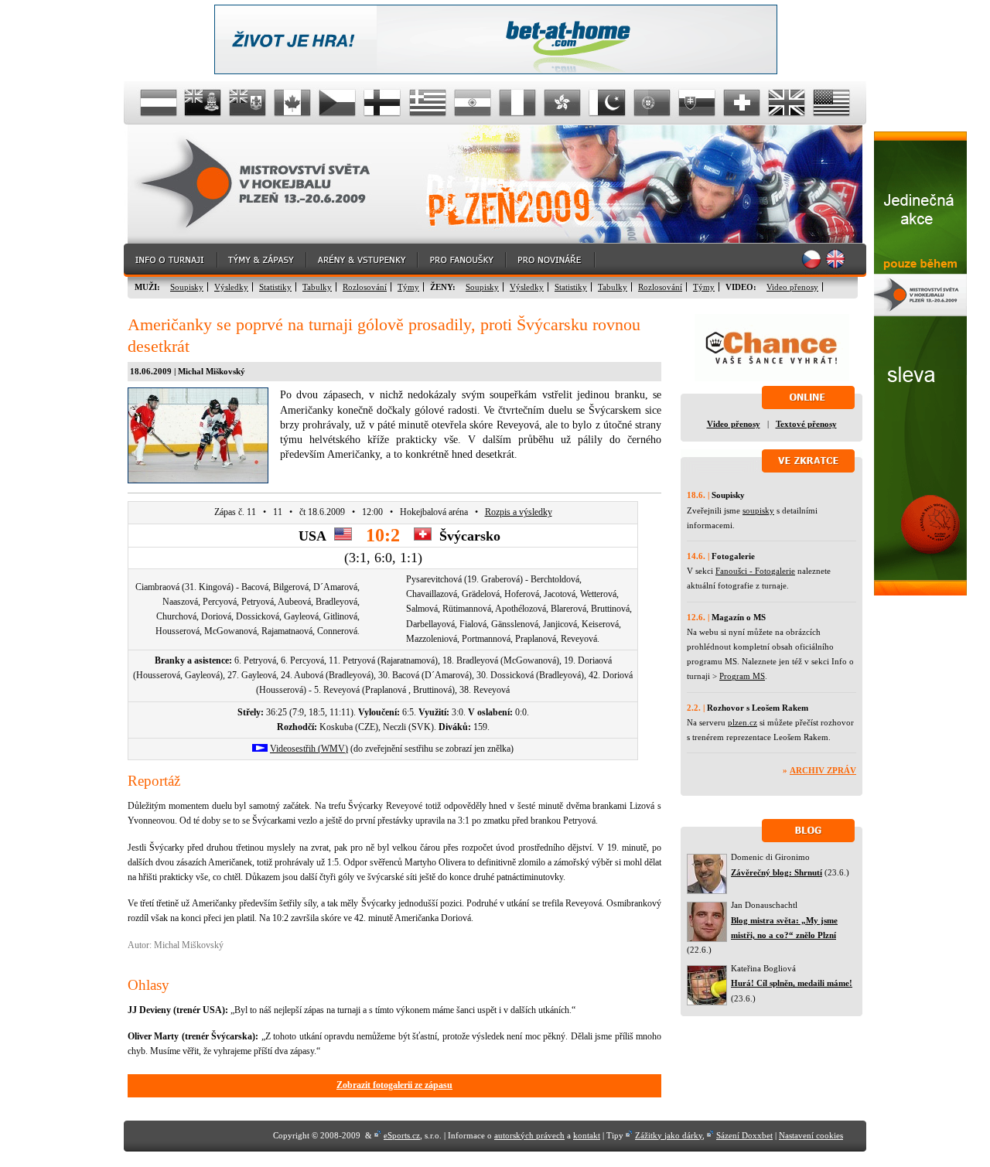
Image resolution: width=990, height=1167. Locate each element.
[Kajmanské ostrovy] (203, 103)
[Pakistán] (607, 103)
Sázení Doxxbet (744, 1135)
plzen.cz (742, 722)
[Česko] (338, 103)
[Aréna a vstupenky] (362, 260)
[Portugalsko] (652, 103)
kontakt (586, 1135)
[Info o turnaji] (171, 260)
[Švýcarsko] (741, 103)
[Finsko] (382, 103)
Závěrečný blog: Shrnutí (776, 872)
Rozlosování (365, 287)
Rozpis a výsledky (518, 512)
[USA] (831, 103)
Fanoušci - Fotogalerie (755, 570)
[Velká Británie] (786, 103)
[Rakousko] (158, 103)
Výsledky (231, 287)
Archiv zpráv (823, 770)
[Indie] (472, 103)
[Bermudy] (248, 103)
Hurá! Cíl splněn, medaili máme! (791, 983)
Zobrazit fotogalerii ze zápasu (394, 1085)
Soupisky (186, 287)
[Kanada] (293, 103)
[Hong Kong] (562, 103)
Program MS (742, 676)
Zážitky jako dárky (668, 1135)
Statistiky (275, 287)
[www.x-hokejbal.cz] (920, 592)
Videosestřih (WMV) (309, 748)
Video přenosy (792, 287)
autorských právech (529, 1135)
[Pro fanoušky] (462, 260)
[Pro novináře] (551, 260)
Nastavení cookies (811, 1135)
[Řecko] (427, 103)
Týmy (408, 287)
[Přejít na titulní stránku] (267, 184)
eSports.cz (402, 1135)
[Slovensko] (696, 103)
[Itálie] (517, 103)
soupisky (758, 510)
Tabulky (317, 287)
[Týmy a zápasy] (262, 260)
